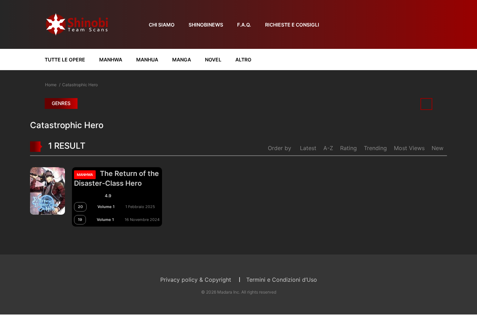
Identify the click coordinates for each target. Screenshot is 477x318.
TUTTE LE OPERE (65, 59)
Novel (213, 59)
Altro (243, 59)
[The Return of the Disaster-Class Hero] (47, 190)
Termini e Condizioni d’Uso (281, 279)
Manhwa (110, 59)
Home (51, 84)
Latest (308, 148)
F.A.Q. (244, 25)
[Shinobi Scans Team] (77, 24)
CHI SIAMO (162, 25)
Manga (181, 59)
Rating (348, 148)
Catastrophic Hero (80, 84)
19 (80, 219)
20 (80, 206)
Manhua (147, 59)
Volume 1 (106, 206)
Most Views (409, 148)
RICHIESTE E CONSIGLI (292, 25)
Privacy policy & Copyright (195, 279)
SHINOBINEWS (206, 25)
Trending (375, 148)
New (437, 148)
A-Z (328, 148)
